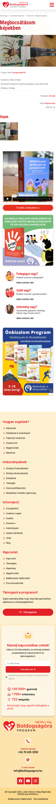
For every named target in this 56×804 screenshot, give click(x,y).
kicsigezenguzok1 (19, 72)
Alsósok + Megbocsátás (37, 15)
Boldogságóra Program (15, 4)
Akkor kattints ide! (25, 282)
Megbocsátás (50, 103)
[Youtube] (28, 780)
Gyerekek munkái (17, 15)
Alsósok (52, 95)
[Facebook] (20, 780)
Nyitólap (3, 15)
